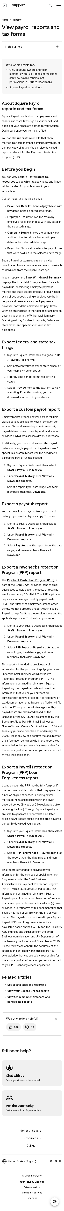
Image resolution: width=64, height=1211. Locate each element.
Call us (31, 1145)
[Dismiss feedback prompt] (56, 1019)
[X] (51, 1160)
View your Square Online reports (28, 991)
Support (18, 5)
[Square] (4, 5)
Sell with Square (30, 1130)
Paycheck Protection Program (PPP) (30, 580)
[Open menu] (58, 5)
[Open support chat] (54, 1201)
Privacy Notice (32, 1187)
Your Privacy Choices (32, 1181)
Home (5, 19)
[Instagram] (60, 1160)
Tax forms (28, 359)
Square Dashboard (40, 82)
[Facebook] (56, 1160)
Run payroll (36, 470)
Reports (17, 19)
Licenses (32, 1198)
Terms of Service (32, 1192)
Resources (31, 1138)
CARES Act (23, 585)
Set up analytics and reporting (26, 984)
